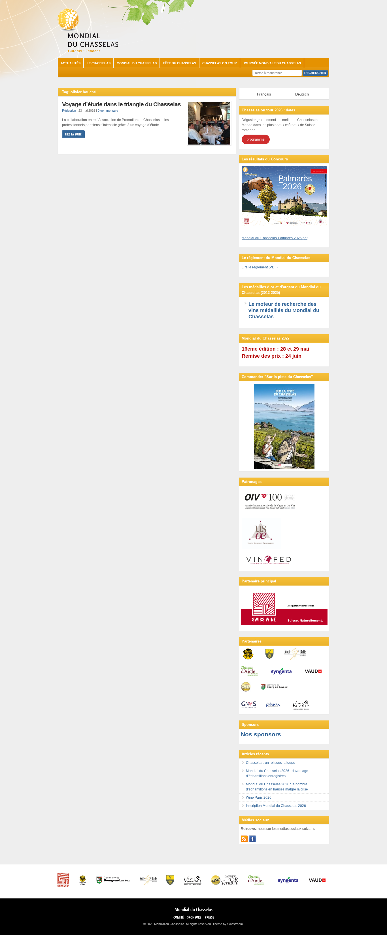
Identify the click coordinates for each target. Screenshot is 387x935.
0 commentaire (108, 110)
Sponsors (194, 917)
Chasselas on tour (219, 63)
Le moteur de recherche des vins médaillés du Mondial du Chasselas (283, 310)
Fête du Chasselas (179, 63)
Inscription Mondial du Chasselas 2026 (276, 806)
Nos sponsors (261, 734)
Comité (178, 917)
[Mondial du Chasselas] (88, 51)
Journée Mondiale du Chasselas (272, 63)
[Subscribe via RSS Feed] (244, 839)
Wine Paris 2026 (258, 798)
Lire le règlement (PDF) (260, 267)
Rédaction (69, 110)
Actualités (70, 63)
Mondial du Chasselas (137, 63)
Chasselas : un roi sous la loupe (270, 763)
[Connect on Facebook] (252, 839)
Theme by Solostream (227, 924)
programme (256, 139)
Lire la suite (73, 134)
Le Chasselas (98, 63)
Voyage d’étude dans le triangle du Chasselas (121, 104)
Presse (209, 917)
